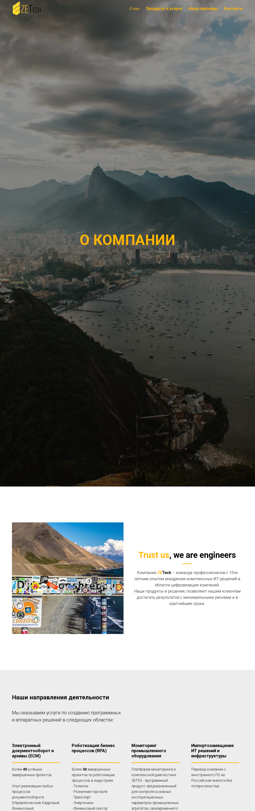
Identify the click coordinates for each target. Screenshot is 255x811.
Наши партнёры (203, 8)
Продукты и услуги (164, 8)
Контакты (233, 8)
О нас (134, 8)
